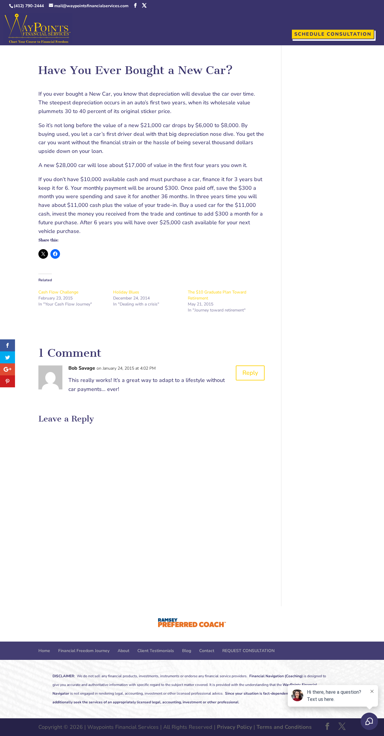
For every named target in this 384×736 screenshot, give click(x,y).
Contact (206, 651)
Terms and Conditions (284, 727)
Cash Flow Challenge (58, 292)
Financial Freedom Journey (84, 651)
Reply (250, 373)
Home (44, 651)
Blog (186, 651)
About (123, 651)
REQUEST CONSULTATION (248, 651)
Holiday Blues (126, 292)
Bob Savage (81, 368)
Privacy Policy (234, 727)
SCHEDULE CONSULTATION (332, 34)
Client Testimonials (155, 651)
